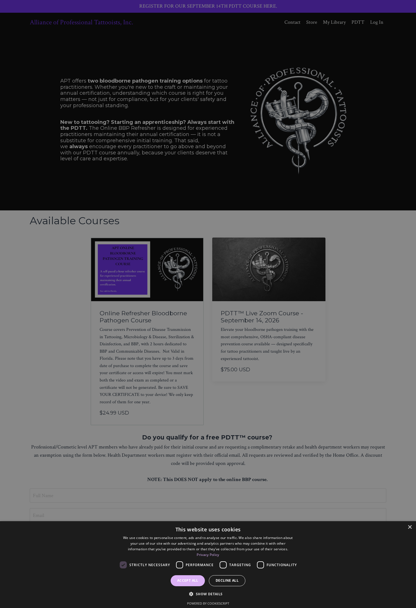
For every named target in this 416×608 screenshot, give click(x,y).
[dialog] (208, 564)
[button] (207, 593)
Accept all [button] (187, 580)
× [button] (410, 527)
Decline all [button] (227, 580)
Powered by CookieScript (208, 603)
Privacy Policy (208, 554)
